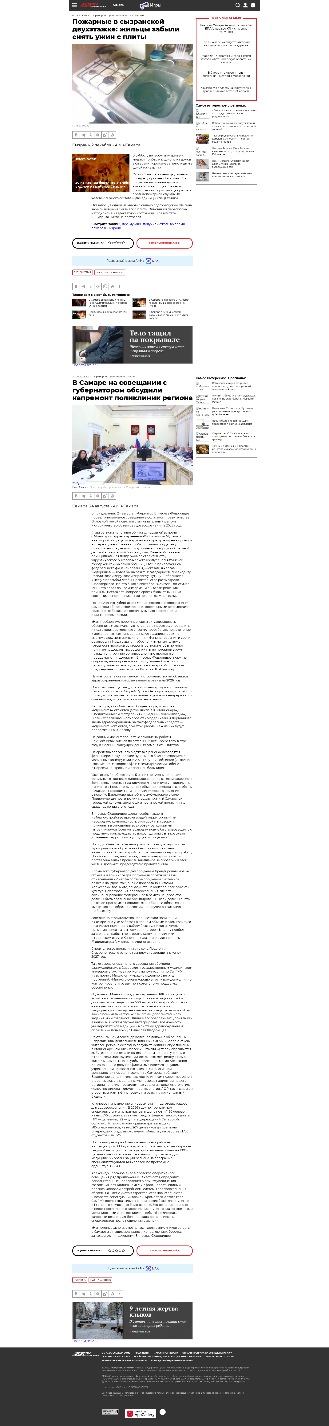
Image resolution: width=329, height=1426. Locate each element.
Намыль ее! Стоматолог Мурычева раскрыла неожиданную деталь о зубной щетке (232, 411)
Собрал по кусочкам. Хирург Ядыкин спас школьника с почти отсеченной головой (234, 126)
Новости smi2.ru (85, 365)
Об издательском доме (116, 1353)
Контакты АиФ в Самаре (220, 1356)
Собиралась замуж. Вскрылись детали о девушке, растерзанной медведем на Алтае (231, 386)
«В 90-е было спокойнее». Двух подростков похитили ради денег (232, 422)
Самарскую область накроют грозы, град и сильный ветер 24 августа (226, 89)
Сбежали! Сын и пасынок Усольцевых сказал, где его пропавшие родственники (234, 113)
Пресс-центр (142, 1353)
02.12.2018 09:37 (81, 15)
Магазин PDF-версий (166, 1353)
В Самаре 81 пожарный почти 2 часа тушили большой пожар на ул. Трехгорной (108, 302)
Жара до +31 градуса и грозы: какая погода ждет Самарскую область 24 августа (226, 59)
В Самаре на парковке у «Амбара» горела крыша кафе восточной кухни (169, 302)
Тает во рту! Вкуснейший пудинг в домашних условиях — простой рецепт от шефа (232, 138)
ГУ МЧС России (81, 125)
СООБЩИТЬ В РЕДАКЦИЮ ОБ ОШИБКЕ (172, 1360)
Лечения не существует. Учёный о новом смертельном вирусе (232, 175)
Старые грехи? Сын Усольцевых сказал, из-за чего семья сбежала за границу (233, 436)
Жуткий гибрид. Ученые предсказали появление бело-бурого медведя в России (234, 398)
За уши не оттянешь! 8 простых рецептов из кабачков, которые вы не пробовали (234, 449)
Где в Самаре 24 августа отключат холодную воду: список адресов (226, 44)
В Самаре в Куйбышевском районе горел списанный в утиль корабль (168, 315)
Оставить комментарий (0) (164, 243)
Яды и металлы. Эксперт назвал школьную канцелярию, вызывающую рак (231, 163)
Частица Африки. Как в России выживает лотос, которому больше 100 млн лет (233, 151)
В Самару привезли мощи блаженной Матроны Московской (226, 74)
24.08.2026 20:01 (81, 376)
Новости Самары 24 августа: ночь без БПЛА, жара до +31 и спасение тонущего (226, 29)
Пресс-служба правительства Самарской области (120, 487)
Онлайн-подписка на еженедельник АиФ (207, 1353)
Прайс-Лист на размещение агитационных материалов (168, 1356)
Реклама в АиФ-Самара (116, 1356)
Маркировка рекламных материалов (124, 1360)
